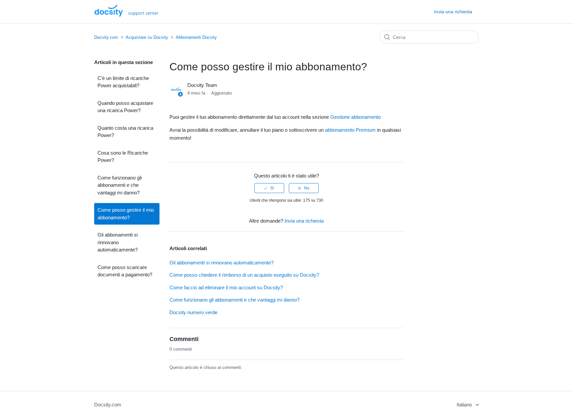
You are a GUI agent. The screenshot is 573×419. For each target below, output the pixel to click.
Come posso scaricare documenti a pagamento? (124, 271)
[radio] (269, 188)
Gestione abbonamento (355, 117)
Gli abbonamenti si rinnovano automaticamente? (117, 242)
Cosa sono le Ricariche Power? (122, 156)
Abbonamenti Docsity (196, 37)
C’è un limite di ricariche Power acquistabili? (123, 82)
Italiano (465, 404)
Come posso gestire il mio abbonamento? (125, 213)
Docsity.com (106, 37)
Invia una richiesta (453, 11)
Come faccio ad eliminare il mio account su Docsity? (226, 287)
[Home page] (126, 15)
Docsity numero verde (193, 312)
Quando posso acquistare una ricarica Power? (125, 106)
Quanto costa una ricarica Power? (125, 131)
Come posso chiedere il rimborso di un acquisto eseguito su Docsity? (244, 275)
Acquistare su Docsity (147, 37)
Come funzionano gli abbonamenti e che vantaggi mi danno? (119, 185)
